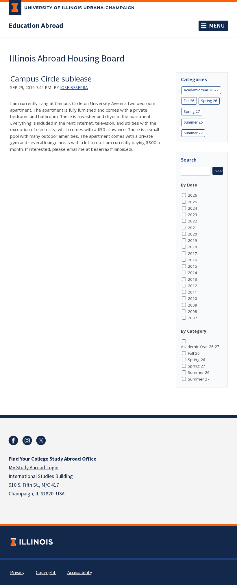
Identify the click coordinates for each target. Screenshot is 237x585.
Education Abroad (36, 25)
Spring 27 (192, 111)
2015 (192, 266)
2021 (192, 227)
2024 (192, 208)
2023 (192, 214)
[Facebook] (13, 440)
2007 (192, 317)
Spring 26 (209, 100)
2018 (192, 246)
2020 (192, 234)
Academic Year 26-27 (201, 90)
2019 (192, 240)
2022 (192, 221)
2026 (192, 195)
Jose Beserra (74, 87)
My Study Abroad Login (33, 467)
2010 (192, 298)
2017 (192, 253)
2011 (192, 292)
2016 (192, 259)
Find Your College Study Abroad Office (52, 459)
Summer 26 (193, 122)
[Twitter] (41, 440)
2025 (192, 201)
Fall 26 (189, 100)
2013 (192, 279)
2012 (192, 285)
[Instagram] (27, 440)
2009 (192, 305)
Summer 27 (193, 133)
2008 (192, 311)
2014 (192, 272)
